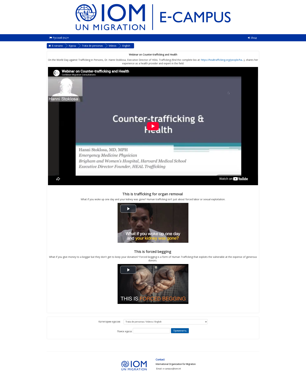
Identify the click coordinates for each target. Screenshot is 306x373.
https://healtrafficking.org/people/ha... (222, 59)
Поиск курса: (125, 331)
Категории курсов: (109, 321)
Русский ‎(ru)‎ (60, 37)
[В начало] (153, 16)
